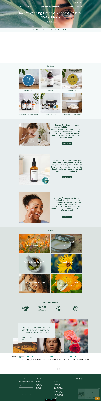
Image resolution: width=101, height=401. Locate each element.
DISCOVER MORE (66, 265)
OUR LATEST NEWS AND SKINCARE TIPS (34, 245)
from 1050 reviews (17, 359)
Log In (81, 2)
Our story (70, 6)
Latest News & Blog (58, 387)
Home (20, 6)
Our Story (56, 381)
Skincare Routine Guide (59, 392)
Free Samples (57, 385)
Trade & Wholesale (40, 385)
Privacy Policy (38, 388)
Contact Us (38, 381)
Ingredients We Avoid (58, 395)
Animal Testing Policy (58, 388)
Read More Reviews (67, 216)
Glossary (56, 398)
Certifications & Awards (59, 390)
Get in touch (79, 6)
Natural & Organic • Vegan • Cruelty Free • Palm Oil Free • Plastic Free (50, 30)
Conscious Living (57, 391)
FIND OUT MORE (66, 245)
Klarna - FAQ (38, 384)
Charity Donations (58, 397)
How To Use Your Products (59, 394)
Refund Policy (38, 387)
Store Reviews (57, 384)
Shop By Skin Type (50, 21)
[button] (58, 369)
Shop (29, 6)
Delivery (37, 383)
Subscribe (26, 390)
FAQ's (55, 383)
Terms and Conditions (40, 390)
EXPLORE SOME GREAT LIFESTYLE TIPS (66, 285)
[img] (18, 357)
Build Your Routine (67, 143)
